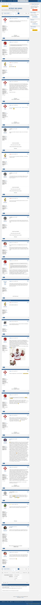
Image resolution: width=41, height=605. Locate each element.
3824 (5, 559)
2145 (5, 136)
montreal (5, 442)
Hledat (26, 13)
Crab (4, 324)
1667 (5, 112)
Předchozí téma (6, 572)
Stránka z (17, 11)
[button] (12, 13)
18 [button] (15, 13)
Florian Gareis (33, 603)
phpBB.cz (22, 597)
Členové (12, 601)
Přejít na (27, 582)
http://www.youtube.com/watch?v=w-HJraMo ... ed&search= (17, 107)
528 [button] (16, 14)
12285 (6, 161)
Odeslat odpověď (6, 13)
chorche (5, 176)
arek (39, 603)
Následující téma (25, 572)
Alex (4, 21)
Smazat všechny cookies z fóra (19, 601)
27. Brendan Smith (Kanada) (6, 300)
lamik (4, 283)
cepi (10, 62)
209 (5, 287)
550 (5, 511)
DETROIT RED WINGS (15, 8)
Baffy (5, 45)
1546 (5, 49)
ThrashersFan (12, 526)
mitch (5, 245)
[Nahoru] (28, 38)
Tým (8, 601)
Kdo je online (5, 584)
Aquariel (37, 603)
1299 (5, 446)
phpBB (17, 596)
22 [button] (13, 14)
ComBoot (29, 603)
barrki (5, 507)
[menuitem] (15, 1)
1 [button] (13, 13)
